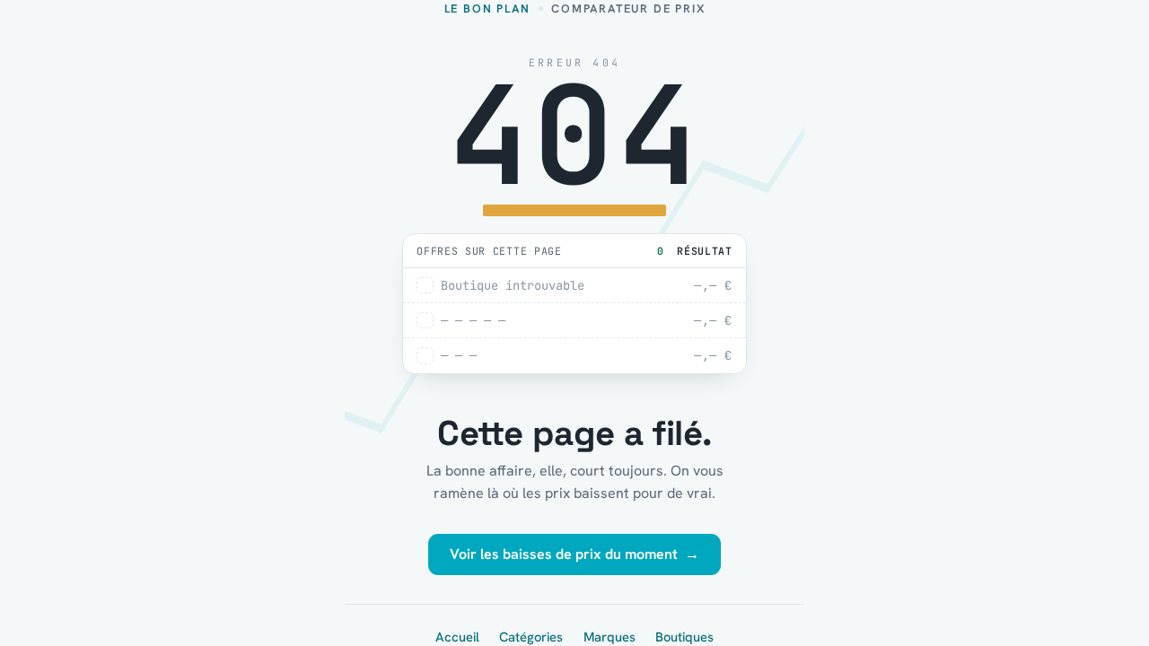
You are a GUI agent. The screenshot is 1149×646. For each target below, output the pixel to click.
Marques (609, 636)
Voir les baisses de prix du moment (574, 554)
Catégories (531, 636)
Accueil (457, 636)
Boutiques (684, 636)
